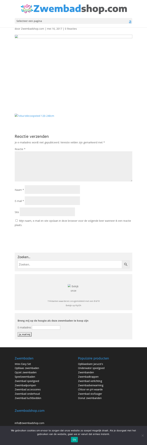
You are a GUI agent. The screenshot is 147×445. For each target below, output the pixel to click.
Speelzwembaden (25, 376)
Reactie (20, 149)
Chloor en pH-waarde (90, 389)
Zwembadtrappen (88, 376)
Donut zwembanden (90, 398)
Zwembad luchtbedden (28, 398)
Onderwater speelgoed (91, 368)
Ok (74, 439)
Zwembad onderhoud (27, 393)
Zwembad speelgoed (27, 381)
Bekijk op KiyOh (73, 305)
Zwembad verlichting (90, 381)
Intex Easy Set (23, 364)
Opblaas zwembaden (27, 368)
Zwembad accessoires (28, 389)
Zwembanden (86, 372)
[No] (142, 435)
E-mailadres (24, 327)
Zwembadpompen (25, 385)
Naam (19, 190)
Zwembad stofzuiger (90, 393)
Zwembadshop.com (32, 28)
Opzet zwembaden (26, 372)
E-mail (19, 201)
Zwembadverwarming (90, 385)
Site (17, 212)
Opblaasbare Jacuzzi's (90, 364)
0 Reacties (71, 28)
